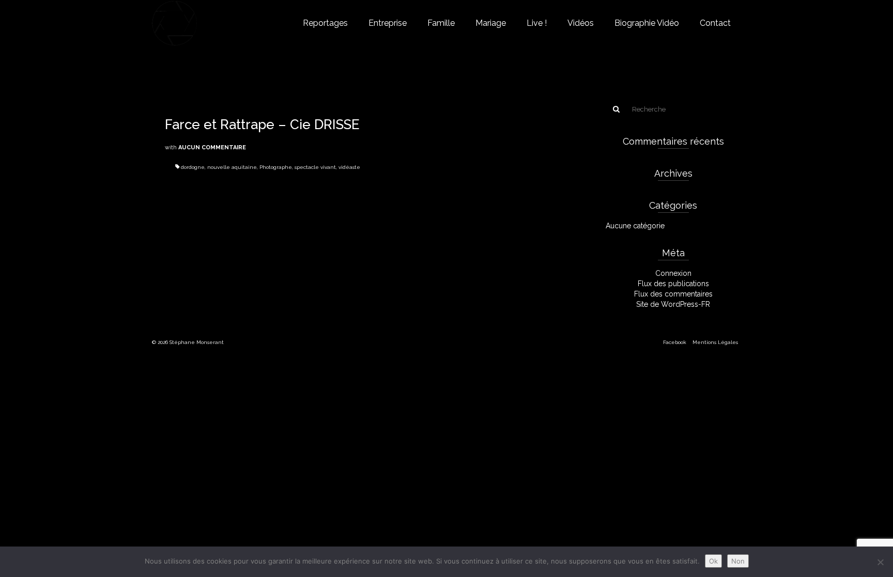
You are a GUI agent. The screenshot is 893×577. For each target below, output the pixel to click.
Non (738, 561)
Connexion (673, 273)
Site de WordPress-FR (673, 304)
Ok (713, 561)
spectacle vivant (315, 167)
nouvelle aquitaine (232, 167)
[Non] (880, 562)
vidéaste (349, 167)
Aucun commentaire (212, 147)
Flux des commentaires (673, 294)
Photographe (275, 167)
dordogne (193, 167)
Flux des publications (673, 283)
